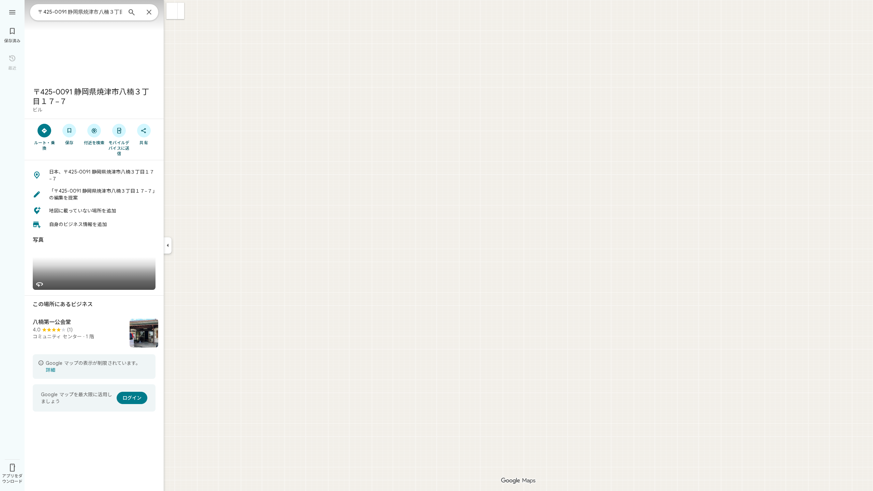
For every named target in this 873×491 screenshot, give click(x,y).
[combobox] (80, 12)
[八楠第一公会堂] (94, 333)
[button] (172, 11)
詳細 (50, 370)
